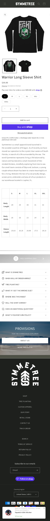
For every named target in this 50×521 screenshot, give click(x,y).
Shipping (4, 86)
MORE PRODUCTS (25, 347)
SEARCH (25, 439)
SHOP (25, 396)
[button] (5, 3)
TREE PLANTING (25, 401)
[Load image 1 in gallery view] (9, 66)
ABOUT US (25, 340)
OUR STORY (25, 412)
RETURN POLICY (25, 449)
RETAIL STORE (25, 418)
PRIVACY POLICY (25, 455)
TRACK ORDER (25, 428)
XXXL (7, 102)
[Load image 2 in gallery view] (25, 66)
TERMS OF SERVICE (25, 444)
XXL (37, 97)
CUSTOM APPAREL (25, 407)
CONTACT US (25, 423)
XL (28, 97)
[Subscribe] (37, 470)
